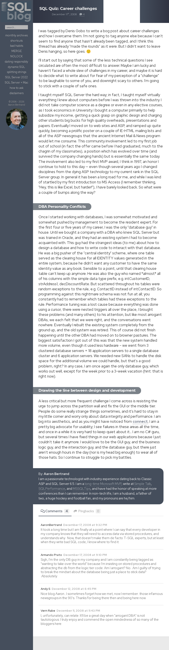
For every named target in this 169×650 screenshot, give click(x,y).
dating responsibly (16, 61)
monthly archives (16, 35)
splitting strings (16, 72)
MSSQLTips (81, 488)
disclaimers (17, 93)
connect (140, 421)
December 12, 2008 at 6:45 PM (74, 589)
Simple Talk (142, 484)
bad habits (16, 46)
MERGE (16, 51)
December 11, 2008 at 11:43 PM (78, 611)
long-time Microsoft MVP (103, 484)
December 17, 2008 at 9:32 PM (85, 525)
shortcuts (17, 41)
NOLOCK (16, 56)
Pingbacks (88, 511)
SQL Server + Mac (16, 82)
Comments (56, 511)
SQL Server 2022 (16, 77)
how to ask (17, 88)
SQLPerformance (52, 488)
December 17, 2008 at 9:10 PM (85, 555)
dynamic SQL (16, 67)
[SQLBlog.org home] (16, 22)
